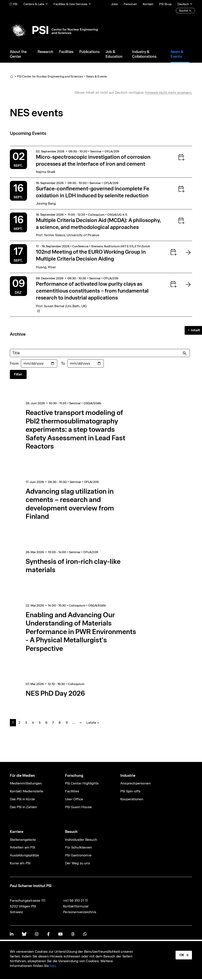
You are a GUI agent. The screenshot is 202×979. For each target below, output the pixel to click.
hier (53, 966)
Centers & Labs (34, 4)
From (14, 363)
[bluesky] (24, 934)
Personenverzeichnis (79, 912)
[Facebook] (48, 934)
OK (182, 955)
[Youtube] (60, 934)
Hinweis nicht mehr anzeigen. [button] (168, 92)
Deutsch (183, 4)
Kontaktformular (76, 906)
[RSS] (73, 934)
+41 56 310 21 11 (75, 900)
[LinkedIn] (11, 934)
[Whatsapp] (85, 934)
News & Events (96, 76)
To (63, 363)
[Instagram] (36, 934)
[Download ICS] (173, 157)
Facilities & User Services (70, 4)
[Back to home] (53, 30)
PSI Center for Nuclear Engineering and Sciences (50, 76)
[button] (193, 330)
